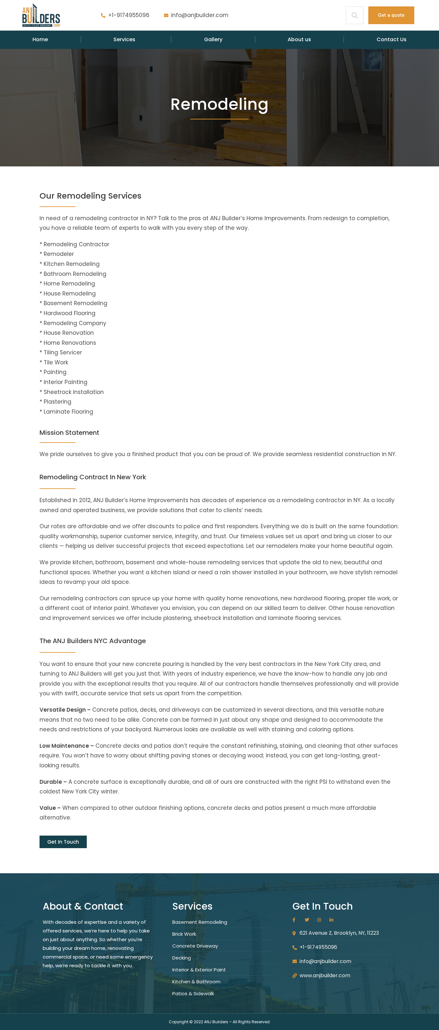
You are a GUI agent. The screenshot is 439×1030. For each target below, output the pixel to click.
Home (40, 39)
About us (299, 39)
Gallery (213, 39)
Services (124, 39)
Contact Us (392, 39)
